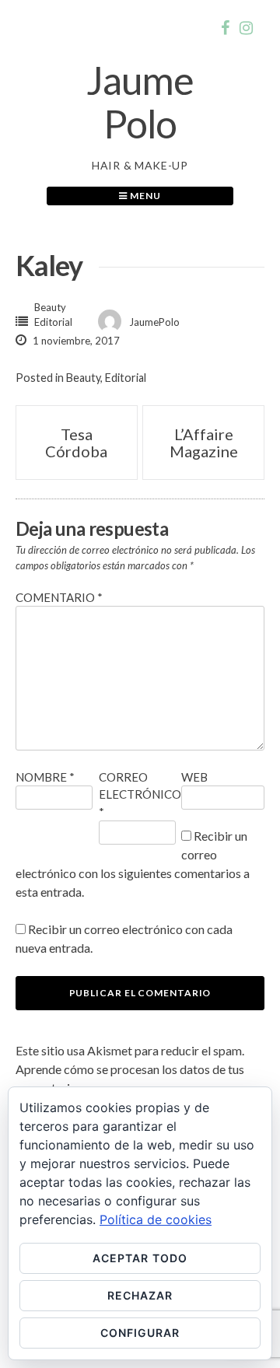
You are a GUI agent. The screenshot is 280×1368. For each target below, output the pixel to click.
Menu (144, 195)
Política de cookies (156, 1219)
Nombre (45, 777)
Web (194, 777)
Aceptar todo (140, 1258)
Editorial (53, 322)
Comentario (59, 597)
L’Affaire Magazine (204, 442)
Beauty (50, 307)
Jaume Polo (140, 102)
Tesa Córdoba (76, 442)
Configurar (140, 1332)
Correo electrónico (140, 794)
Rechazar (140, 1295)
